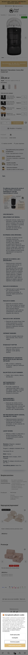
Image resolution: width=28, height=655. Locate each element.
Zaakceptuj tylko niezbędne (15, 636)
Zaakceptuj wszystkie (15, 645)
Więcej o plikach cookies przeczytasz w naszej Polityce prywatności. (12, 630)
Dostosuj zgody (14, 642)
